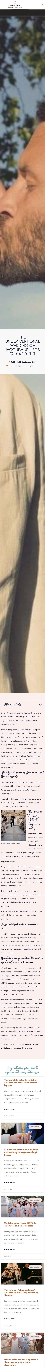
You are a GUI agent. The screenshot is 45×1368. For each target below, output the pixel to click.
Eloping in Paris (32, 366)
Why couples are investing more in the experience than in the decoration (21, 1362)
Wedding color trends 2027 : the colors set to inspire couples (20, 1224)
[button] (42, 4)
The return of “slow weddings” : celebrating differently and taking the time (21, 1293)
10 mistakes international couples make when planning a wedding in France (21, 1152)
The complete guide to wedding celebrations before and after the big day (21, 1083)
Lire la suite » (9, 1109)
